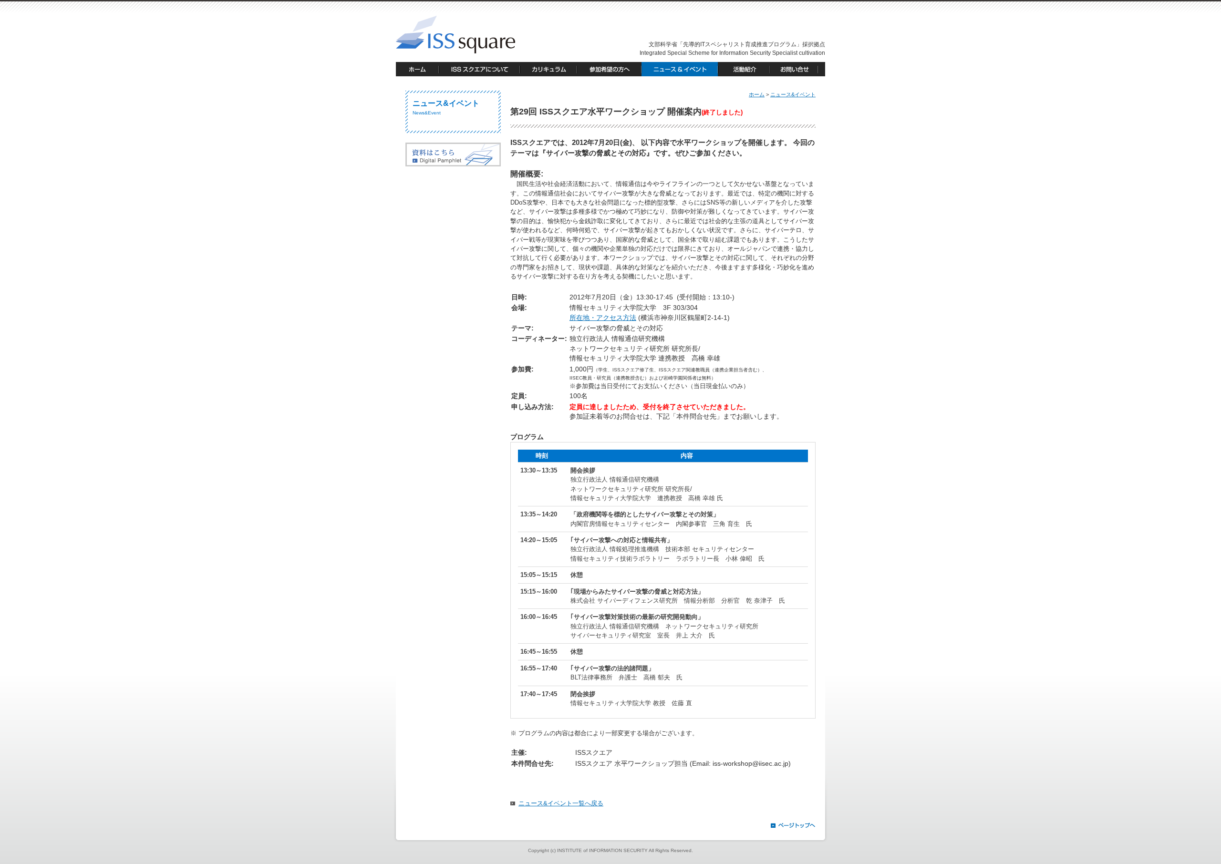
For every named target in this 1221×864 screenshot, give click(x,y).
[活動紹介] (744, 69)
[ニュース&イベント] (680, 69)
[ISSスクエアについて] (479, 69)
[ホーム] (417, 69)
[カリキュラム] (548, 69)
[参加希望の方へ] (609, 69)
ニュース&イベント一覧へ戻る (560, 803)
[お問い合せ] (797, 69)
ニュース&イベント (793, 94)
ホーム (757, 94)
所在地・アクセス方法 (602, 317)
